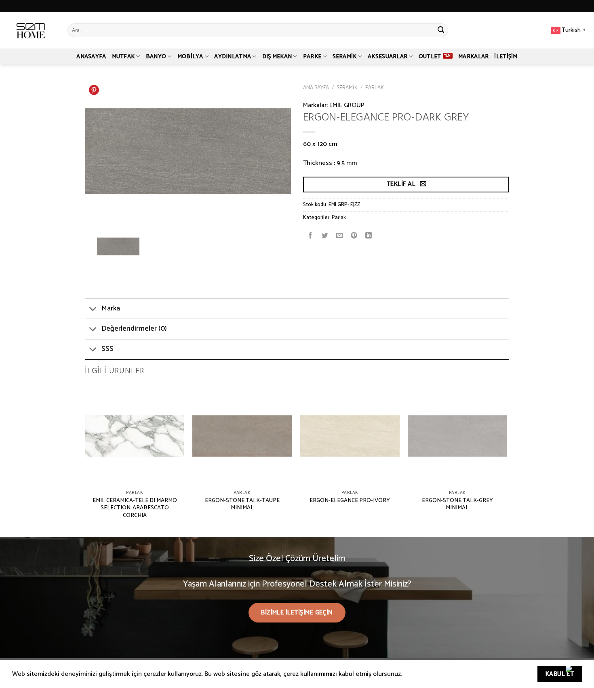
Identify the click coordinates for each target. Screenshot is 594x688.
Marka (110, 308)
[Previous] (85, 460)
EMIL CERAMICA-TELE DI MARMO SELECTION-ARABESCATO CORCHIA (135, 508)
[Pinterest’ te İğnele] (354, 236)
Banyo (156, 56)
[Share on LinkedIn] (368, 236)
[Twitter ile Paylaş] (325, 236)
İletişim (505, 56)
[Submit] (441, 30)
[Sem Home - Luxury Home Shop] (30, 30)
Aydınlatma (232, 56)
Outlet (430, 56)
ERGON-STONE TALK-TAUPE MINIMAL (242, 504)
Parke (312, 56)
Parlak (374, 87)
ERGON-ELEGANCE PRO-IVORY (350, 500)
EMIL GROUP (346, 105)
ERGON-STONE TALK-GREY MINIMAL (457, 504)
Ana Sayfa (316, 87)
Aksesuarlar (387, 56)
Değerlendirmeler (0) (134, 329)
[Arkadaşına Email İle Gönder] (339, 236)
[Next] (507, 460)
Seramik (345, 56)
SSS (107, 349)
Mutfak (123, 56)
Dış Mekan (277, 56)
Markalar (473, 56)
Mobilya (190, 56)
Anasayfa (91, 56)
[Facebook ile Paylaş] (310, 236)
